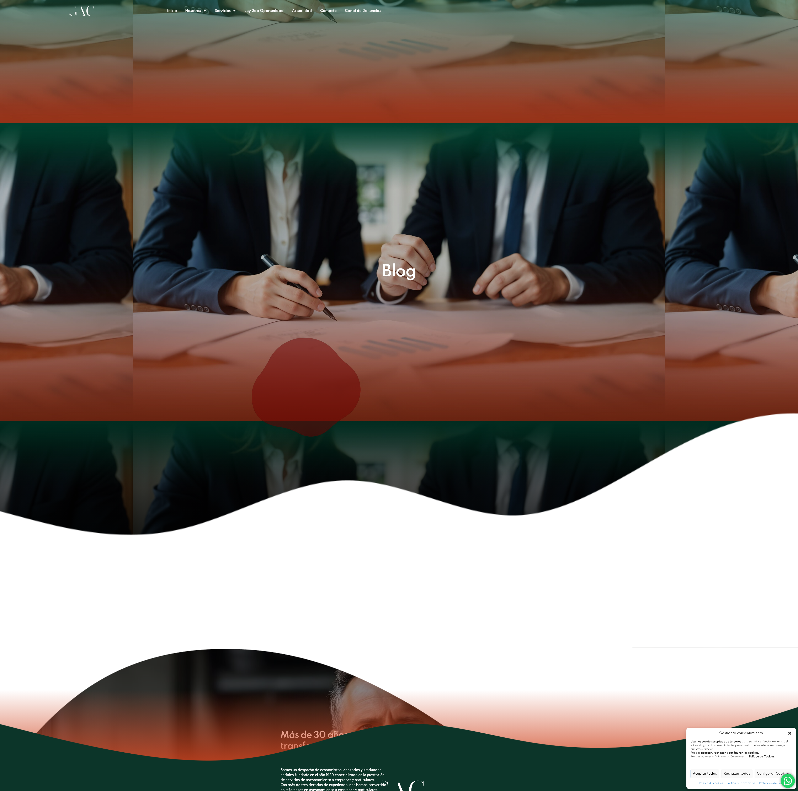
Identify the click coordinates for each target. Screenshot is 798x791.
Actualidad (302, 11)
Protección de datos (772, 783)
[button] (790, 733)
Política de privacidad (741, 783)
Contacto (328, 11)
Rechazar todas (737, 773)
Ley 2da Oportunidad (264, 11)
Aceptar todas (705, 773)
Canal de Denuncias (363, 11)
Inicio (172, 11)
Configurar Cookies (773, 773)
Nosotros (193, 11)
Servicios (223, 11)
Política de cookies (711, 783)
